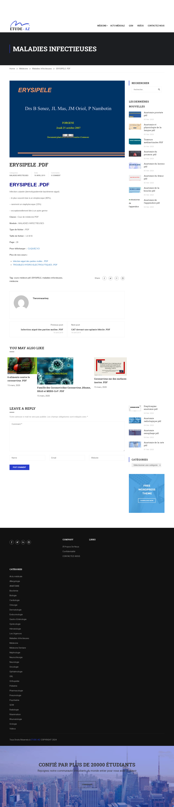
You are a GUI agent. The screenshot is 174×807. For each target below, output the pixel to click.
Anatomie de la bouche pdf (151, 189)
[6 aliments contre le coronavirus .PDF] (22, 365)
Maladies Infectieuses (42, 68)
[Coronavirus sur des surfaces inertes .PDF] (110, 366)
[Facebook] (104, 278)
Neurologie (14, 662)
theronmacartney (41, 298)
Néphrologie (15, 652)
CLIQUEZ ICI (34, 248)
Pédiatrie (13, 686)
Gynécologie (15, 624)
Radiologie (14, 709)
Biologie (13, 595)
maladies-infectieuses (52, 278)
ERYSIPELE (36, 278)
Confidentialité (69, 551)
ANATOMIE (14, 586)
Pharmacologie (16, 690)
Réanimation (15, 714)
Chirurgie (13, 605)
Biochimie (14, 591)
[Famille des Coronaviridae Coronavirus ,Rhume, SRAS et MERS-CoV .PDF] (55, 371)
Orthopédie (14, 681)
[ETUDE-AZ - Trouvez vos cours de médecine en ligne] (20, 25)
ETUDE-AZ (35, 739)
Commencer (87, 784)
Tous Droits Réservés (19, 739)
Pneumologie (15, 695)
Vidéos (140, 26)
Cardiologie (15, 600)
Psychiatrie (14, 700)
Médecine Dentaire (18, 648)
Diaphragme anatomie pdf (151, 407)
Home (12, 68)
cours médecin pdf (22, 278)
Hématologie (15, 629)
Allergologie (15, 581)
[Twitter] (110, 278)
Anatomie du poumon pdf (150, 153)
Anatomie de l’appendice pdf (152, 201)
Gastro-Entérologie (18, 619)
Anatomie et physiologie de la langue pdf (152, 127)
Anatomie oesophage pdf (151, 432)
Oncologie (14, 667)
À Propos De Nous (71, 546)
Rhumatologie (16, 719)
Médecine (101, 26)
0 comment (55, 175)
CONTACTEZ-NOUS (156, 26)
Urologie (13, 724)
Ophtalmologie (16, 671)
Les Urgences (16, 633)
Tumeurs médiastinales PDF (153, 141)
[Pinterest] (117, 278)
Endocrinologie (16, 614)
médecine (14, 281)
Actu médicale (117, 26)
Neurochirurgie (16, 657)
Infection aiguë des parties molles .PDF (42, 329)
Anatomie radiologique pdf (152, 419)
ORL (11, 676)
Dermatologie (15, 610)
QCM (131, 26)
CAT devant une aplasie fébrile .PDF (90, 329)
